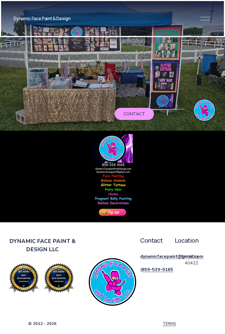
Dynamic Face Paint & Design (41, 18)
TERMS (169, 323)
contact (134, 114)
